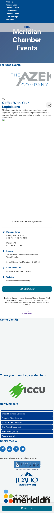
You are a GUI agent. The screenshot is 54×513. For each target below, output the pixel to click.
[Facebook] (3, 449)
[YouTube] (9, 449)
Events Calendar (39, 298)
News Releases (26, 298)
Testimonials (12, 11)
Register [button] (25, 508)
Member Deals (13, 8)
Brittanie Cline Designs (12, 417)
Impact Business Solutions (13, 412)
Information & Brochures (32, 302)
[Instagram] (16, 449)
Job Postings (12, 17)
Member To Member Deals (22, 300)
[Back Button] (3, 99)
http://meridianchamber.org (18, 281)
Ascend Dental (8, 434)
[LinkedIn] (22, 449)
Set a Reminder (27, 289)
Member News (13, 14)
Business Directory (11, 298)
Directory (9, 2)
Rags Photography (10, 430)
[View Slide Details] (27, 400)
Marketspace (38, 300)
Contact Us (10, 20)
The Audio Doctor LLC (11, 425)
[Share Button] (49, 105)
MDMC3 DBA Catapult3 (12, 421)
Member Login (11, 5)
